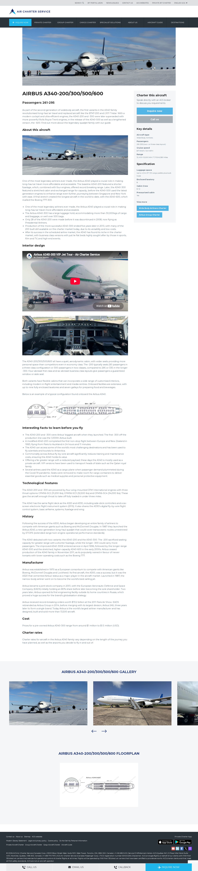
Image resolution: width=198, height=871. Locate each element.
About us (132, 22)
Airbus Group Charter (149, 215)
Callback (124, 867)
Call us (155, 119)
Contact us (10, 837)
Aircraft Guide (155, 22)
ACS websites (37, 837)
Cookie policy (53, 841)
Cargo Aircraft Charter (51, 845)
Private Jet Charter (161, 3)
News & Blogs (112, 3)
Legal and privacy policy (37, 841)
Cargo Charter (88, 22)
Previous (94, 731)
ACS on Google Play (183, 842)
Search (78, 3)
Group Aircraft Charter (33, 845)
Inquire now (154, 111)
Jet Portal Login (95, 3)
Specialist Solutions (110, 22)
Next (104, 731)
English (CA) (179, 3)
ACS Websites (142, 3)
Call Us (31, 867)
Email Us (78, 867)
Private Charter (42, 22)
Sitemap (27, 837)
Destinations (177, 22)
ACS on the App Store (165, 842)
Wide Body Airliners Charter (152, 208)
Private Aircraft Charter (15, 845)
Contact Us (127, 3)
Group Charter (65, 22)
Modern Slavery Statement (16, 841)
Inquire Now (22, 22)
